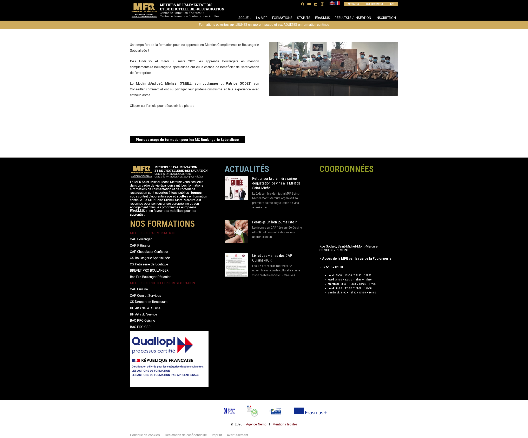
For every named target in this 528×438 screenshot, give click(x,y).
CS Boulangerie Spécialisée (150, 258)
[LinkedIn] (315, 4)
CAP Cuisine (139, 289)
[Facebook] (302, 4)
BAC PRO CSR (140, 327)
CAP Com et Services (145, 296)
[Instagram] (322, 4)
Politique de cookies (145, 435)
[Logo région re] (229, 411)
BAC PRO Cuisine (142, 320)
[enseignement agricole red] (252, 411)
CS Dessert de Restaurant (148, 302)
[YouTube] (309, 4)
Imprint (217, 435)
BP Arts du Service (143, 314)
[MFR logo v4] (177, 10)
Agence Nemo (256, 424)
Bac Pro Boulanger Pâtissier (150, 277)
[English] (332, 3)
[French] (337, 3)
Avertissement (237, 435)
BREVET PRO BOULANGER (149, 270)
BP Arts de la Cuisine (145, 308)
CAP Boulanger (141, 239)
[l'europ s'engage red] (275, 410)
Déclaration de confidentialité (186, 435)
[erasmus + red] (310, 411)
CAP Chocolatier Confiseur (149, 252)
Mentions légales (285, 424)
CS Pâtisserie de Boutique (149, 264)
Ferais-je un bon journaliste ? (274, 222)
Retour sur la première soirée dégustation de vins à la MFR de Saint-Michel (276, 183)
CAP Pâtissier (140, 246)
